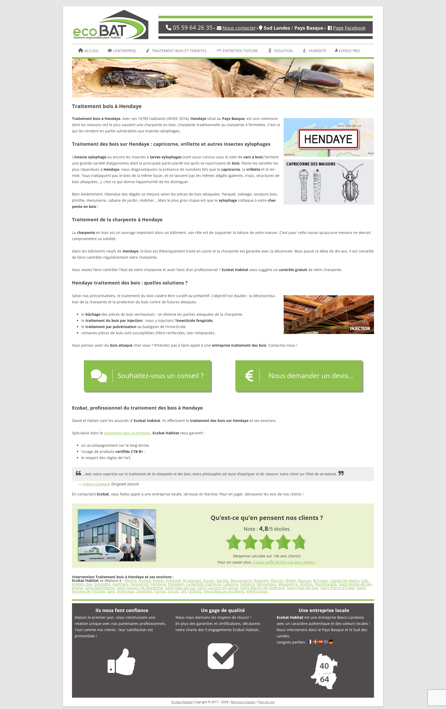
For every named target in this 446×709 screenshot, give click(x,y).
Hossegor (176, 584)
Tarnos (160, 591)
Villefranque (256, 591)
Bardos (223, 580)
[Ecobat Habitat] (110, 26)
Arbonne (173, 580)
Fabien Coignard (96, 484)
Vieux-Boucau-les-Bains (224, 591)
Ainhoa (144, 580)
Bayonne (261, 580)
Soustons (144, 591)
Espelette (102, 584)
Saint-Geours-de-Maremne (140, 587)
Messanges (266, 584)
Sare (111, 591)
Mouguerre (288, 584)
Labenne (230, 584)
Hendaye (158, 584)
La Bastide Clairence (203, 584)
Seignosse (125, 591)
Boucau (304, 580)
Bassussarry (241, 580)
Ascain (208, 580)
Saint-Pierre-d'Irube (337, 587)
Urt (183, 591)
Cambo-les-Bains (344, 580)
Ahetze (130, 580)
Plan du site (266, 702)
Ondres (306, 584)
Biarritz (277, 580)
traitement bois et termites (127, 432)
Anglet (158, 580)
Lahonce (247, 584)
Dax (89, 584)
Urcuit (173, 591)
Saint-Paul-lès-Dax (302, 587)
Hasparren (139, 584)
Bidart (290, 580)
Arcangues (192, 580)
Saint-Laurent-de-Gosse (217, 587)
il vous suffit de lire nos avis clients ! (284, 562)
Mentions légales (243, 702)
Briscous (320, 580)
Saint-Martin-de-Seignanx (262, 587)
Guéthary (120, 584)
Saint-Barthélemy (100, 587)
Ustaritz (195, 591)
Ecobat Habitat (182, 702)
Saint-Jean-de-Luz (180, 587)
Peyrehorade (326, 584)
